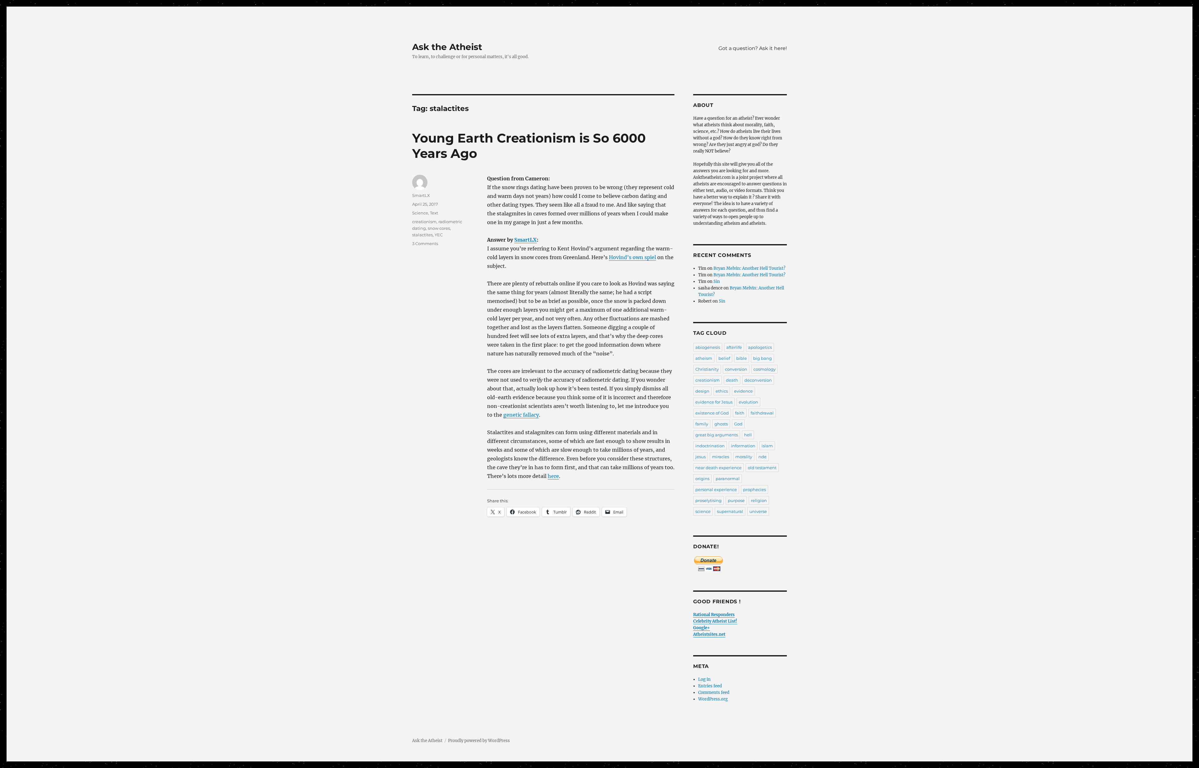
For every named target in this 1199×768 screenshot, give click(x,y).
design (702, 391)
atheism (703, 358)
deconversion (758, 380)
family (701, 423)
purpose (736, 500)
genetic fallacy (521, 415)
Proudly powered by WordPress (479, 740)
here (553, 476)
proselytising (708, 500)
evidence (743, 391)
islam (767, 445)
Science (420, 212)
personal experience (716, 489)
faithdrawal (762, 412)
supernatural (730, 511)
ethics (722, 391)
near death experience (718, 467)
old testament (762, 467)
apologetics (760, 347)
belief (724, 358)
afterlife (734, 347)
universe (758, 511)
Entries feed (710, 686)
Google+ (701, 627)
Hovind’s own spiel (632, 257)
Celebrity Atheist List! (715, 621)
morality (743, 456)
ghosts (721, 423)
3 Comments (425, 243)
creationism (424, 221)
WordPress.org (713, 699)
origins (702, 478)
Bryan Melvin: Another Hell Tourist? (749, 268)
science (703, 511)
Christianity (707, 369)
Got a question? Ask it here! (752, 48)
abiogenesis (707, 347)
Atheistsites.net (709, 634)
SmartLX (525, 240)
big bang (762, 358)
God (738, 423)
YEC (439, 234)
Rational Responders (714, 614)
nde (762, 456)
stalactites (422, 234)
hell (748, 434)
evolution (748, 401)
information (743, 445)
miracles (720, 456)
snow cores (439, 228)
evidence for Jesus (714, 401)
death (732, 380)
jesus (700, 456)
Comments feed (713, 692)
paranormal (728, 478)
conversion (736, 369)
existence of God (712, 412)
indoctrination (710, 445)
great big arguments (716, 434)
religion (759, 500)
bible (741, 358)
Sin (716, 281)
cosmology (764, 369)
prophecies (754, 489)
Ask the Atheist (447, 47)
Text (434, 212)
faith (739, 412)
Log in (704, 679)
